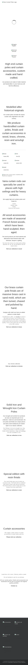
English (14, 45)
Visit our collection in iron (14, 435)
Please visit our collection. (14, 537)
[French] (14, 55)
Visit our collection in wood (14, 249)
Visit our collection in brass (14, 327)
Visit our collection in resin (14, 490)
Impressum (15, 662)
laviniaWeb (10, 662)
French (14, 57)
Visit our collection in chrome (14, 366)
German (14, 51)
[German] (14, 50)
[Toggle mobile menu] (25, 2)
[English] (14, 44)
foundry (18, 317)
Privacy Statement (21, 662)
